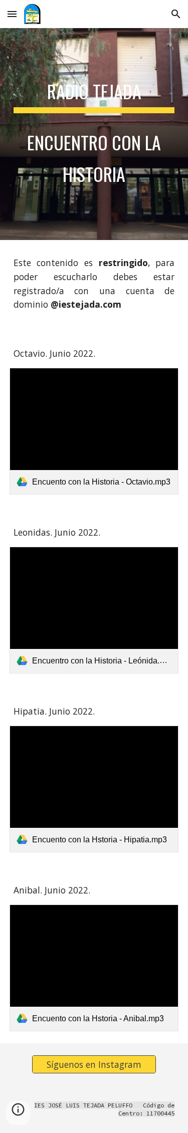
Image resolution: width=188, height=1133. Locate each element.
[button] (12, 14)
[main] (94, 134)
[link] (94, 431)
